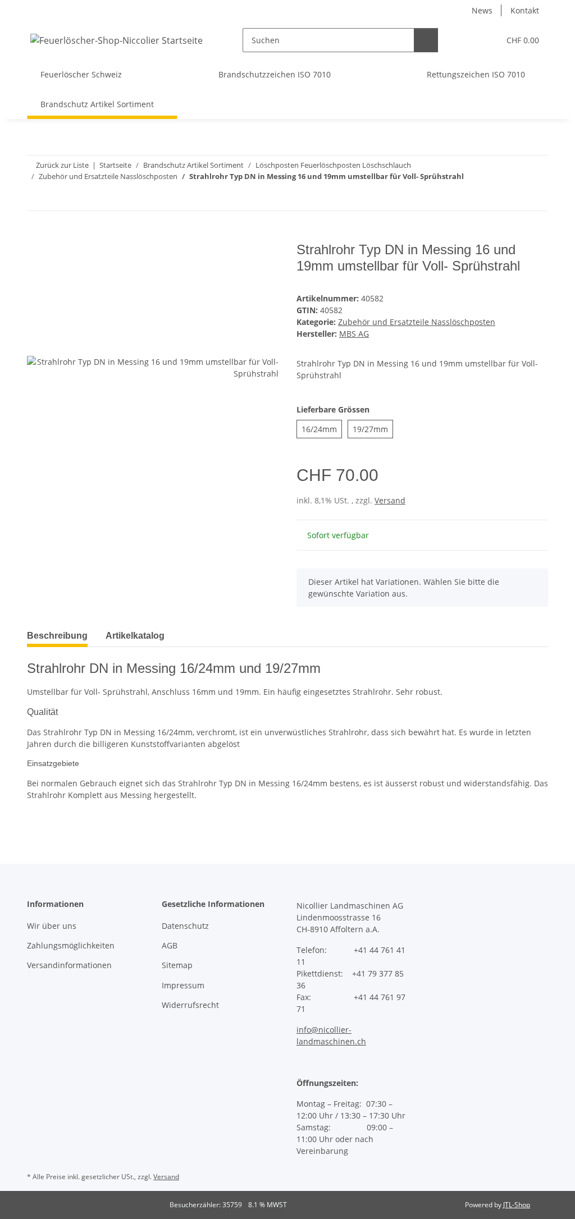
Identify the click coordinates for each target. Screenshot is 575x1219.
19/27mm (373, 428)
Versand (390, 500)
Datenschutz (185, 925)
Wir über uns (51, 925)
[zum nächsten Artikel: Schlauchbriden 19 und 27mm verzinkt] (536, 198)
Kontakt (524, 10)
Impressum (183, 985)
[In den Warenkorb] (36, 236)
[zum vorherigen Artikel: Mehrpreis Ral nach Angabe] (512, 198)
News (482, 10)
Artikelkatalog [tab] (135, 635)
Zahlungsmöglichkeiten (71, 945)
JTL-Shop (516, 1204)
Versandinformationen (69, 965)
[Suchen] (426, 40)
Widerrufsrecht (190, 1005)
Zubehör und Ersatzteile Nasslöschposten (416, 322)
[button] (468, 40)
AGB (169, 945)
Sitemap (177, 965)
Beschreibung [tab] (57, 635)
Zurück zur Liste (62, 165)
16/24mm (322, 428)
